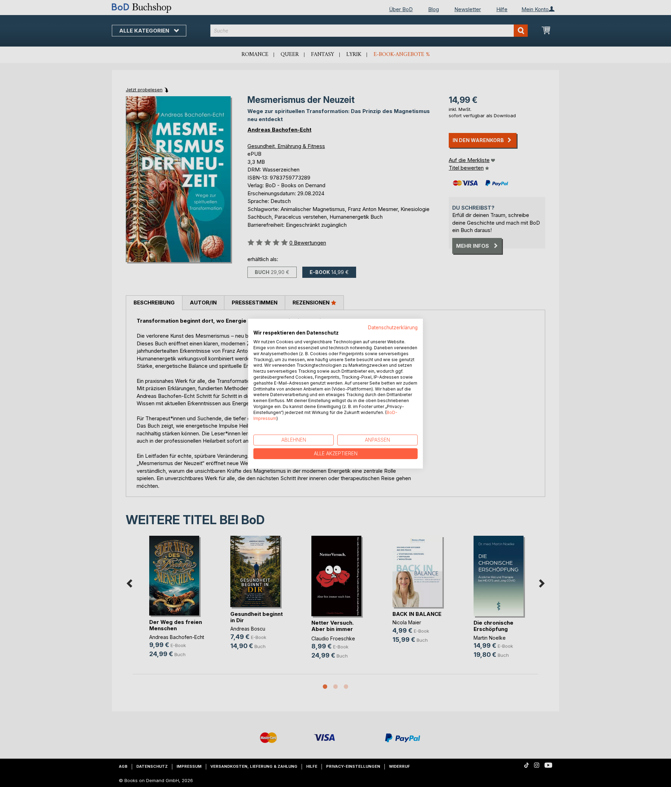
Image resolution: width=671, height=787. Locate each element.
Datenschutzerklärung (393, 327)
